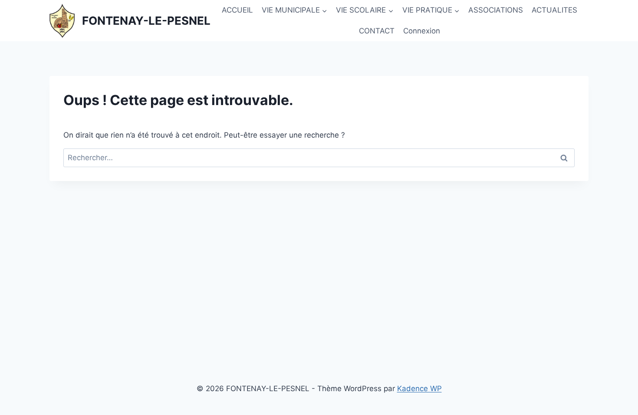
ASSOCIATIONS (495, 10)
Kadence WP (419, 388)
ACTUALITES (554, 10)
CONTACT (377, 30)
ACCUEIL (237, 10)
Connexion (421, 30)
